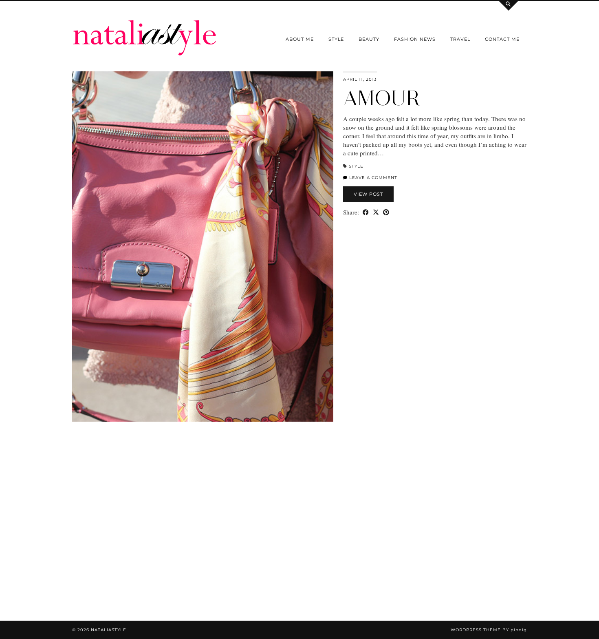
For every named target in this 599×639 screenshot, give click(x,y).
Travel (460, 39)
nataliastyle (108, 629)
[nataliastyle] (144, 28)
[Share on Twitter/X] (376, 212)
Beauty (369, 39)
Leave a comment (372, 177)
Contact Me (502, 39)
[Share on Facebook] (366, 212)
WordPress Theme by (489, 629)
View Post (368, 194)
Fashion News (415, 39)
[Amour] (202, 246)
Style (336, 39)
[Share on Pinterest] (386, 212)
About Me (300, 39)
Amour (381, 98)
